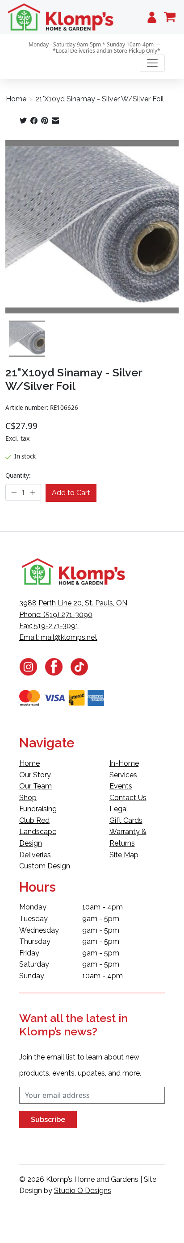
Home (16, 99)
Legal (118, 809)
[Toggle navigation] (152, 63)
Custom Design (44, 866)
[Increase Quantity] (32, 492)
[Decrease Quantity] (14, 492)
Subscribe (48, 1119)
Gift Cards (125, 820)
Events (120, 786)
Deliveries (35, 855)
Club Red (34, 820)
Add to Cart (71, 492)
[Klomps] (61, 17)
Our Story (35, 775)
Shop (28, 797)
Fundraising (38, 809)
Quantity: (18, 475)
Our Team (35, 786)
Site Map (123, 855)
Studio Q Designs (82, 1190)
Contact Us (127, 797)
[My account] (152, 17)
